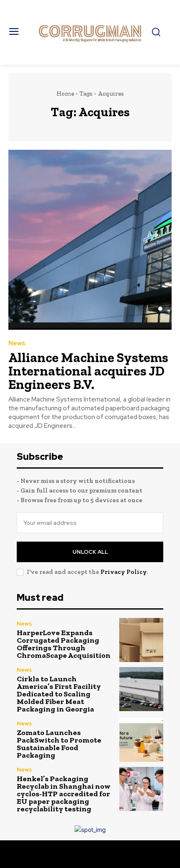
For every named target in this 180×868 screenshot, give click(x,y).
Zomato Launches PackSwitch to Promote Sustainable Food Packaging (59, 744)
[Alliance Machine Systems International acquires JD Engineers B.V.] (90, 240)
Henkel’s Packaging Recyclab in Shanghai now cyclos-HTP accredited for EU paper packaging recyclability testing (64, 793)
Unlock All (90, 551)
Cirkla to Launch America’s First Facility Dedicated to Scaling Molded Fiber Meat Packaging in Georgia (59, 694)
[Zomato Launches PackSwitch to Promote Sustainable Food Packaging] (141, 740)
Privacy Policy (123, 572)
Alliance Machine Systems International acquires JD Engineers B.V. (88, 370)
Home (65, 93)
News (16, 343)
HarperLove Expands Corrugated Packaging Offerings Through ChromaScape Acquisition (64, 644)
